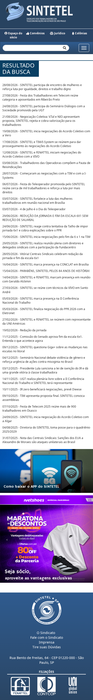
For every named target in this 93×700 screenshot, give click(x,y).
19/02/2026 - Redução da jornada (24, 330)
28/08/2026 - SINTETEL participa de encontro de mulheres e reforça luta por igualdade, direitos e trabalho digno (42, 87)
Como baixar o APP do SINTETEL (31, 486)
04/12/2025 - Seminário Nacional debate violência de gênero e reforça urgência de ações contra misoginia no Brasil (43, 360)
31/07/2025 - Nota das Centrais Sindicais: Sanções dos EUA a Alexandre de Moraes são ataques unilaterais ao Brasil (42, 440)
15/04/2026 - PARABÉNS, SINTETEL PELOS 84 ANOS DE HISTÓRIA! (46, 271)
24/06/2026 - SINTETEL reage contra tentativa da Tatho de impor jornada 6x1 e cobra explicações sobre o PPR (45, 228)
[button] (7, 539)
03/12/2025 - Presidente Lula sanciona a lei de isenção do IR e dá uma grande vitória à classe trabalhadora (45, 370)
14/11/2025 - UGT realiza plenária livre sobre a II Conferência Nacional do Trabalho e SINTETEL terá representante (43, 381)
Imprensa (46, 642)
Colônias (80, 33)
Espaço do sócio (14, 35)
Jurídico (59, 33)
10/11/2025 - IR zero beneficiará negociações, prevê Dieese (42, 389)
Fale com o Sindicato (46, 637)
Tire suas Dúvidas (46, 647)
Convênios (37, 33)
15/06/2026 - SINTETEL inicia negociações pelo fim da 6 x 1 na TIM (46, 237)
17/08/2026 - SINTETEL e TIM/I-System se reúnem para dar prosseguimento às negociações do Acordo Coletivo (41, 144)
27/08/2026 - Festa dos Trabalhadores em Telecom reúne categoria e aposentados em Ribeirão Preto (40, 97)
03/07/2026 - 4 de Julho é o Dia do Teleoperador (34, 209)
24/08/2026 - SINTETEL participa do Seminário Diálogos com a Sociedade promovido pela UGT (43, 108)
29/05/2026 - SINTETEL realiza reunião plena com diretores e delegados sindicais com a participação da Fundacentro (42, 245)
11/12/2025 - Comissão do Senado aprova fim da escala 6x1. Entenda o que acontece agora (42, 339)
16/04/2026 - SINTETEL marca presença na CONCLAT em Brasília (45, 264)
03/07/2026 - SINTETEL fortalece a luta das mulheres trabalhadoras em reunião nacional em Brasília (37, 201)
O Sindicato (46, 632)
